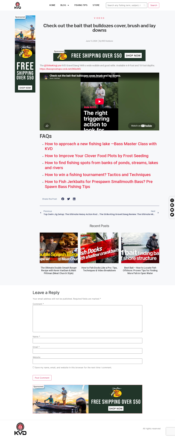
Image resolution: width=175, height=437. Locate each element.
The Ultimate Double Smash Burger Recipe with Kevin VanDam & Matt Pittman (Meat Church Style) (59, 270)
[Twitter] (172, 215)
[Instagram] (172, 200)
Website (36, 357)
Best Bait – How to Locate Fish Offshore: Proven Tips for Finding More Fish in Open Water (140, 270)
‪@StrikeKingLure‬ (52, 65)
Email (36, 347)
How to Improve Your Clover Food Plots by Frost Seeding (96, 155)
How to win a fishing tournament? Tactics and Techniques (98, 174)
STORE (96, 5)
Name (36, 336)
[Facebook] (172, 205)
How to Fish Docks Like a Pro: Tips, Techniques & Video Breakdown (99, 269)
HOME (52, 5)
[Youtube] (172, 210)
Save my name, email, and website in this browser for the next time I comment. (73, 367)
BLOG (63, 5)
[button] (62, 198)
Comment (38, 304)
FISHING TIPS (81, 5)
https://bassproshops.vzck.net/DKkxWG (60, 69)
